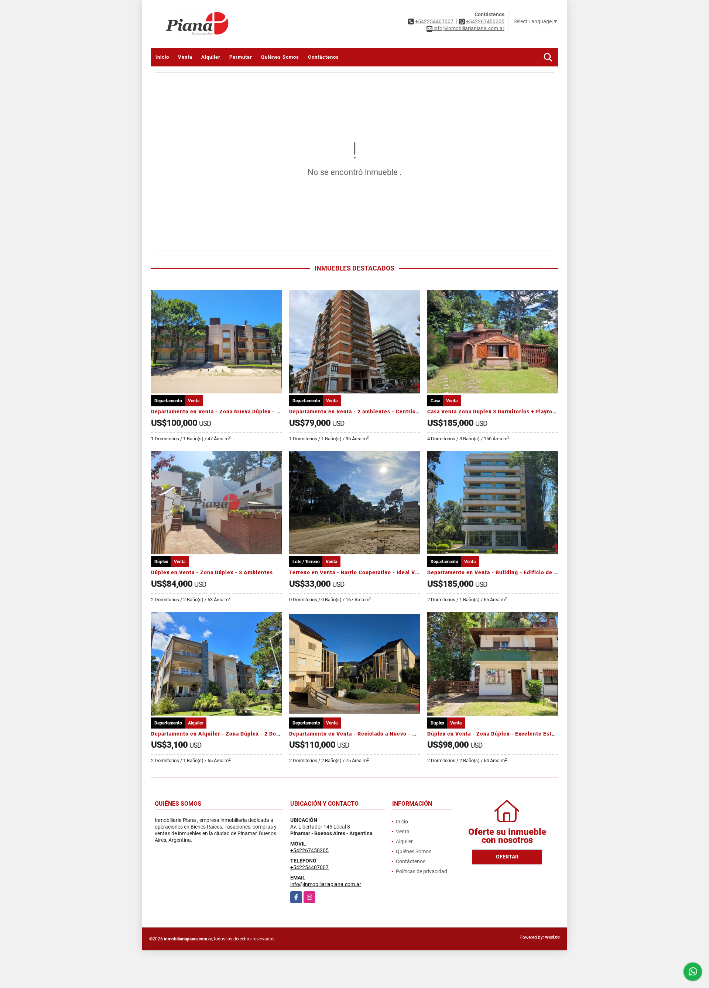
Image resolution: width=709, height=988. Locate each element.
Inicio (162, 57)
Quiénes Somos (280, 57)
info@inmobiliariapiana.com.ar (325, 884)
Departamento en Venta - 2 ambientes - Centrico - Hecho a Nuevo (376, 411)
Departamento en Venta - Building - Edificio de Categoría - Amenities (520, 572)
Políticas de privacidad (421, 871)
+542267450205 (485, 21)
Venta (185, 57)
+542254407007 (434, 21)
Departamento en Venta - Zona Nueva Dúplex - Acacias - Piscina (236, 411)
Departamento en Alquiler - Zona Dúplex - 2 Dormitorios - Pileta (236, 734)
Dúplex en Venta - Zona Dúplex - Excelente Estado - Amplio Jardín (515, 734)
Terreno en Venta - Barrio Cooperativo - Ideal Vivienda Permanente (379, 572)
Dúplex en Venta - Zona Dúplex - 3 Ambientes (212, 572)
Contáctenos (323, 57)
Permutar (240, 57)
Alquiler (210, 57)
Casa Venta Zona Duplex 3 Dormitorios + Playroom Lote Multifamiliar (518, 411)
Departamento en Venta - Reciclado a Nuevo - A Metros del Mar (373, 734)
